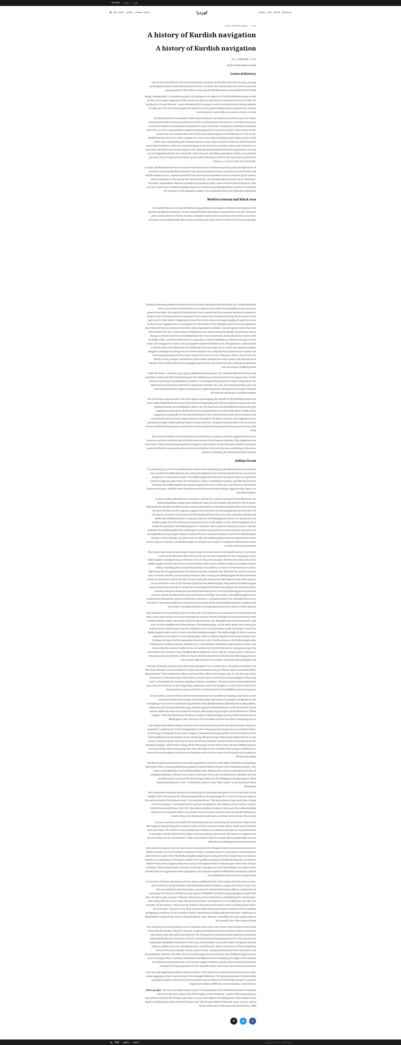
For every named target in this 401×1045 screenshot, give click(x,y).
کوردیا (202, 13)
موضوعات (138, 12)
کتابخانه (136, 1042)
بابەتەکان (276, 12)
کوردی (135, 2)
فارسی (126, 2)
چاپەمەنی (261, 12)
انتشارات (120, 12)
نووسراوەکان (286, 12)
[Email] (233, 1021)
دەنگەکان (126, 1042)
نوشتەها (147, 12)
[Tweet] (243, 1021)
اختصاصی (129, 12)
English (115, 2)
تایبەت (269, 12)
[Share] (252, 1021)
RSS (117, 1042)
